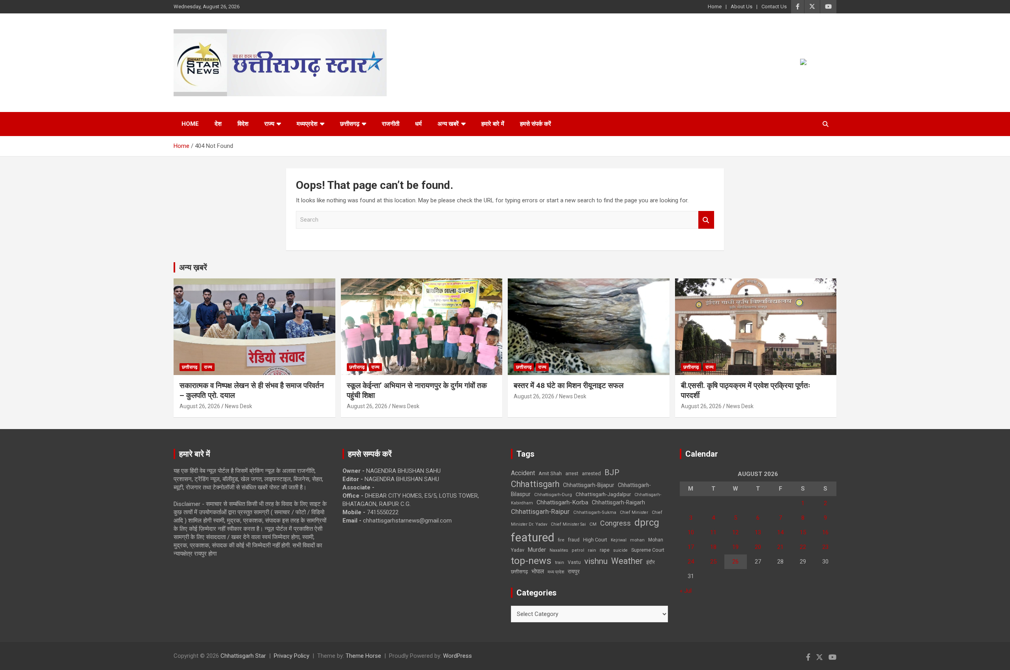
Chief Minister (634, 512)
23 (825, 547)
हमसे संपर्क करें (535, 123)
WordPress (457, 655)
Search (706, 220)
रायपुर (574, 571)
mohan (637, 540)
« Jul (686, 590)
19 (735, 547)
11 (713, 532)
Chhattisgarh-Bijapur (588, 485)
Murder (537, 549)
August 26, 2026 (200, 406)
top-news (531, 560)
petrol (578, 550)
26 (735, 561)
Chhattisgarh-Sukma (594, 512)
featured (532, 537)
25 (713, 561)
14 (780, 532)
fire (561, 540)
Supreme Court (647, 550)
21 (780, 547)
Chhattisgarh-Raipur (540, 511)
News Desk (238, 406)
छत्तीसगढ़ (519, 572)
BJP (611, 472)
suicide (620, 550)
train (559, 562)
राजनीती (390, 123)
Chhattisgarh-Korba (562, 502)
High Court (595, 540)
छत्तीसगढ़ (349, 123)
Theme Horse (363, 655)
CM (593, 524)
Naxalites (559, 550)
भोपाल (537, 571)
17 (691, 547)
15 (803, 532)
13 (758, 532)
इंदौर (650, 562)
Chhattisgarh (535, 484)
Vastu (574, 562)
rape (605, 550)
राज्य (269, 123)
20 (758, 547)
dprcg (646, 522)
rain (592, 550)
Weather (627, 561)
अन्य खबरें (448, 123)
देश (218, 123)
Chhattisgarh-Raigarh (618, 502)
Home (715, 6)
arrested (591, 473)
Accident (523, 473)
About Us (741, 6)
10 (691, 532)
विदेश (243, 123)
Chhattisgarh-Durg (553, 494)
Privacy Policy (291, 655)
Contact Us (774, 6)
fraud (574, 540)
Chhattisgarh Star (243, 655)
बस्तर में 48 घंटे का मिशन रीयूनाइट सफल (568, 385)
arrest (571, 473)
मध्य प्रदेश (556, 572)
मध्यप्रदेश (307, 123)
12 (735, 532)
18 (713, 547)
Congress (615, 523)
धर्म (418, 123)
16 (825, 532)
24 (691, 561)
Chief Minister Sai (568, 524)
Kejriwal (619, 540)
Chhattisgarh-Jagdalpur (603, 494)
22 (803, 547)
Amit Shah (550, 473)
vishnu (596, 561)
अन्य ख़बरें (193, 267)
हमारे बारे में (492, 123)
